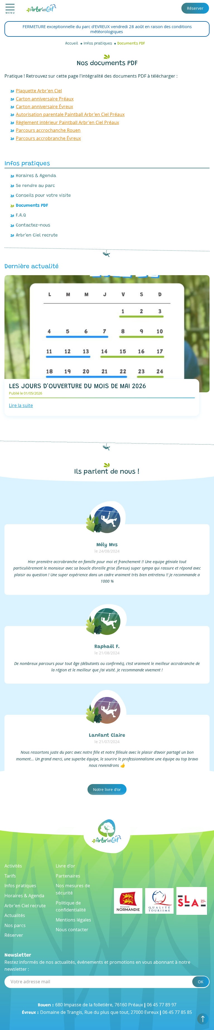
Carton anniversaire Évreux (44, 107)
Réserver (195, 8)
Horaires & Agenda (36, 176)
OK (200, 981)
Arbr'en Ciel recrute (37, 235)
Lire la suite (21, 405)
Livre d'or (65, 866)
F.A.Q (21, 215)
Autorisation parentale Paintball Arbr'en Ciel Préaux (70, 114)
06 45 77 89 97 (161, 1005)
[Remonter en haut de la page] (203, 1019)
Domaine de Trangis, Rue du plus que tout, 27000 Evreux (99, 1012)
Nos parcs (15, 925)
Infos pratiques (98, 44)
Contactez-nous (33, 225)
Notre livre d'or (107, 789)
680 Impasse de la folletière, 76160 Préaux (99, 1005)
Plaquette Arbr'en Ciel (39, 91)
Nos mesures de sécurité (73, 889)
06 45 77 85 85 (177, 1012)
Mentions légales (73, 920)
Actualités (14, 915)
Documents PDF (131, 44)
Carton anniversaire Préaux (45, 99)
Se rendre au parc (35, 186)
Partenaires (68, 876)
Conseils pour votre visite (43, 195)
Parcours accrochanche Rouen (48, 130)
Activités (13, 866)
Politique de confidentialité (71, 906)
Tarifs (10, 876)
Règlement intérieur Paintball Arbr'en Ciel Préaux (67, 122)
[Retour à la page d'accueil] (41, 8)
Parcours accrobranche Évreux (48, 138)
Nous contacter (72, 929)
